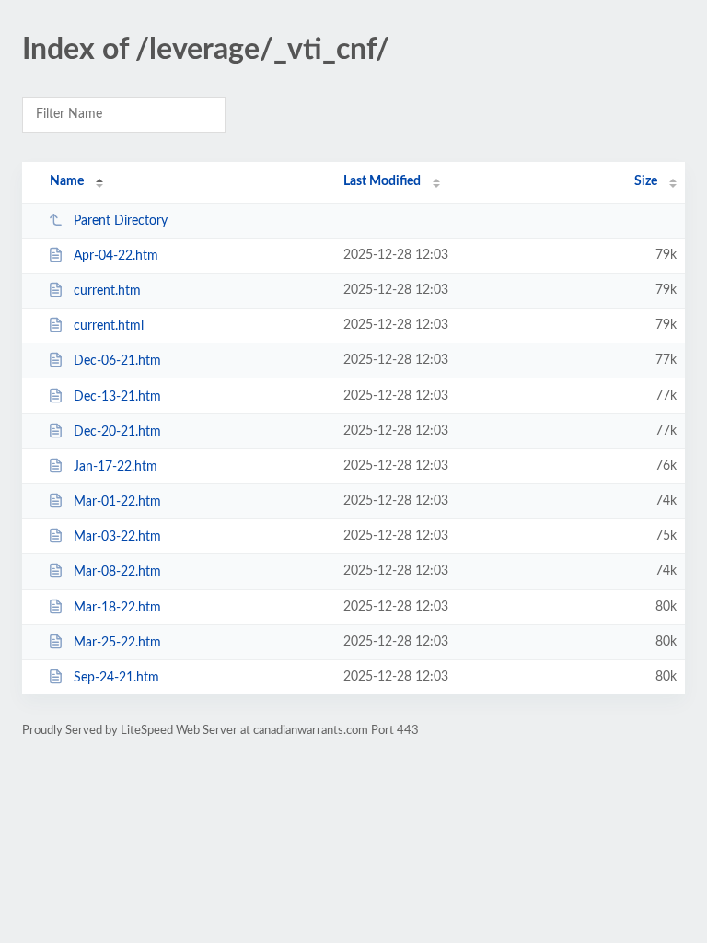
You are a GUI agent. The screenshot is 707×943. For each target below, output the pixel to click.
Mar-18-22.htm (117, 607)
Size (645, 181)
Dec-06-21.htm (117, 361)
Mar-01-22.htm (117, 501)
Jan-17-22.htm (115, 466)
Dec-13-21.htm (117, 396)
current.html (109, 326)
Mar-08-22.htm (117, 571)
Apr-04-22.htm (116, 256)
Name (67, 181)
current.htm (107, 291)
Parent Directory (121, 221)
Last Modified (382, 181)
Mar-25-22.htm (117, 642)
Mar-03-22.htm (117, 536)
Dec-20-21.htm (117, 431)
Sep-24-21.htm (116, 677)
